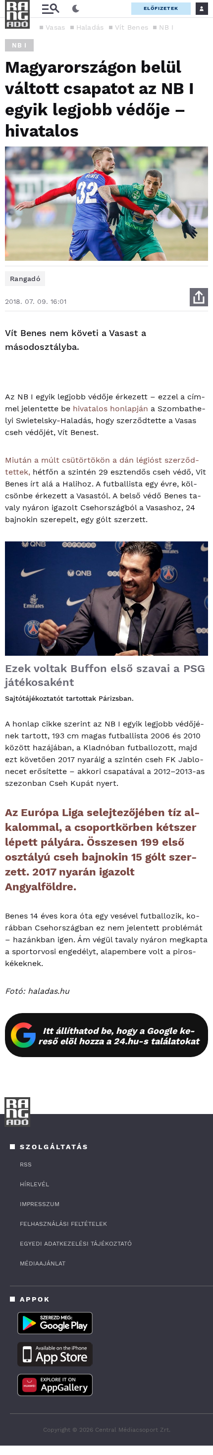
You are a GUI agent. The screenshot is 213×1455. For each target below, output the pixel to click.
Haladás (90, 27)
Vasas (55, 27)
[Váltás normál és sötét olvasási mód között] (76, 9)
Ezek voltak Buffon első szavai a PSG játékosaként (105, 675)
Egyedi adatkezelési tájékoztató (76, 1243)
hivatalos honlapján (110, 408)
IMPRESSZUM (39, 1204)
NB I (166, 27)
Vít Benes (132, 27)
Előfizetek (161, 8)
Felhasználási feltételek (63, 1223)
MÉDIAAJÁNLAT (42, 1263)
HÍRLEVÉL (34, 1184)
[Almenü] (50, 8)
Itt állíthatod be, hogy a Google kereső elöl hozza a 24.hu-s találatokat (118, 1035)
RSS (26, 1164)
